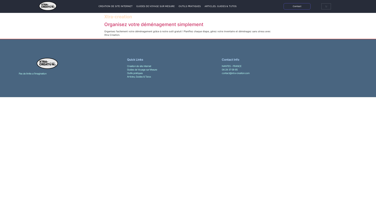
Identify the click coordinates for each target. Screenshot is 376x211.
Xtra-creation (118, 16)
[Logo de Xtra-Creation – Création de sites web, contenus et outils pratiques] (48, 6)
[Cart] (326, 6)
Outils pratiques (190, 6)
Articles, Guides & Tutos (221, 6)
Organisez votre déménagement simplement (153, 24)
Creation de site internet (115, 6)
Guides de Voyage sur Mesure (155, 6)
